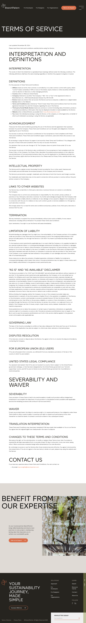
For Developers (54, 588)
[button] (81, 8)
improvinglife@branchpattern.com (28, 467)
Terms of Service (6, 620)
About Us (75, 595)
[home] (11, 7)
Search (74, 584)
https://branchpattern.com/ (51, 112)
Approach (54, 584)
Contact (74, 592)
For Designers (55, 592)
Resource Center (75, 588)
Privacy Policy (17, 620)
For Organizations (55, 596)
